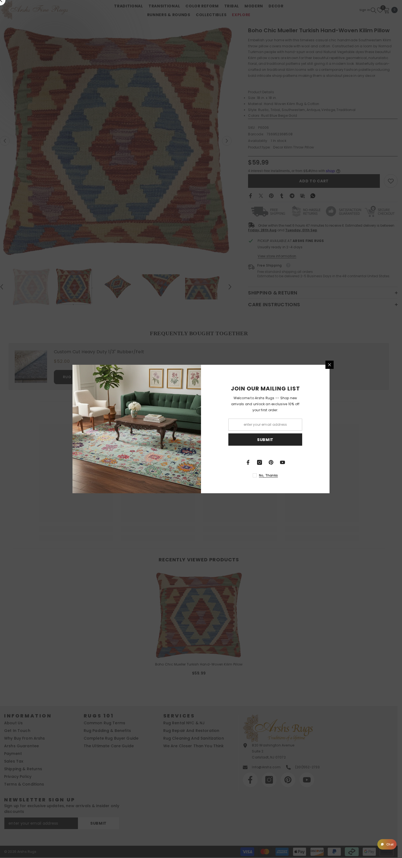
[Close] (329, 365)
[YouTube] (282, 462)
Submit (265, 439)
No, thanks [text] (268, 475)
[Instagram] (259, 462)
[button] (387, 844)
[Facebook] (248, 462)
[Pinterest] (271, 462)
